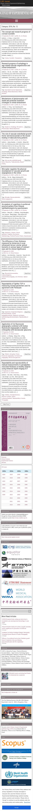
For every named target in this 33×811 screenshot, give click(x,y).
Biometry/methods (6, 313)
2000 (18, 504)
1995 (26, 488)
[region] (16, 798)
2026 (3, 494)
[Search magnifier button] (29, 611)
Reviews (4, 462)
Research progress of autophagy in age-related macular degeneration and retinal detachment (16, 65)
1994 (26, 491)
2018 (11, 478)
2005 (18, 488)
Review (25, 36)
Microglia (7, 197)
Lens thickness (19, 276)
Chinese (13, 232)
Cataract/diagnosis (6, 275)
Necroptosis (20, 127)
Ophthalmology (5, 236)
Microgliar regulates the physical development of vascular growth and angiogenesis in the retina (15, 171)
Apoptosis (7, 127)
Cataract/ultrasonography (8, 276)
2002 (18, 498)
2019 (11, 474)
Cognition (9, 234)
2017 (11, 481)
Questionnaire (27, 236)
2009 (18, 474)
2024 (3, 488)
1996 (26, 484)
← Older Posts (5, 404)
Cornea (7, 58)
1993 (26, 494)
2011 (11, 501)
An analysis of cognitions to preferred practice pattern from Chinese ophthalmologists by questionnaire (16, 206)
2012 (11, 498)
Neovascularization (15, 197)
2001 (18, 501)
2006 (18, 484)
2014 (11, 491)
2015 (11, 488)
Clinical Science (14, 253)
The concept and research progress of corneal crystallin (16, 33)
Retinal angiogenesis (7, 199)
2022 (3, 481)
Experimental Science (7, 460)
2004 (18, 491)
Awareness (8, 232)
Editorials (4, 457)
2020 (3, 474)
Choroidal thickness (15, 395)
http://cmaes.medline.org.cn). (19, 518)
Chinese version (6, 5)
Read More (27, 802)
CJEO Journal (5, 1)
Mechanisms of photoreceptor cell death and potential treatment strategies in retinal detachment (15, 101)
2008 (18, 478)
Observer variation (6, 396)
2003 (18, 494)
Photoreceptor (5, 128)
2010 (11, 504)
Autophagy (4, 91)
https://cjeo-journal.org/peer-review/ (11, 537)
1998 (26, 478)
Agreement (7, 312)
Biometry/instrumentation (11, 273)
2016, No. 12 (19, 36)
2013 (11, 494)
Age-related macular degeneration (13, 90)
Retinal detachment (13, 91)
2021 (3, 478)
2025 (3, 491)
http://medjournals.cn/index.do (9, 692)
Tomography (5, 400)
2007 (18, 481)
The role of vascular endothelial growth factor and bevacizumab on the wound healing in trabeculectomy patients (16, 136)
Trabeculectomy (15, 162)
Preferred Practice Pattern (16, 236)
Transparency (18, 58)
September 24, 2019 (8, 36)
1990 (26, 504)
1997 (26, 481)
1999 (26, 474)
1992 (26, 498)
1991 (26, 501)
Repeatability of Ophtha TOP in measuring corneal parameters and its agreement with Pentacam (16, 286)
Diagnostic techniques (18, 315)
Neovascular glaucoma (14, 357)
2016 (11, 484)
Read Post (27, 58)
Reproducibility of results (19, 398)
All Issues (4, 467)
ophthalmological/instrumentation (10, 317)
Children (7, 395)
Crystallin (11, 58)
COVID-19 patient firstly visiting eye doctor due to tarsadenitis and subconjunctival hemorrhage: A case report (15, 621)
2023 (3, 484)
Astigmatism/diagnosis (17, 312)
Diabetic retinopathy (10, 354)
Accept (16, 807)
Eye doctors (16, 234)
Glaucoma (8, 162)
